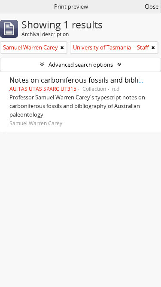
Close (151, 6)
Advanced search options (81, 64)
